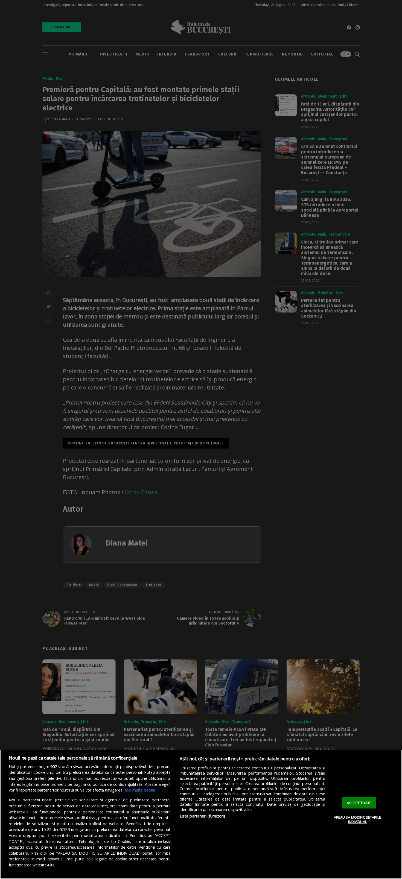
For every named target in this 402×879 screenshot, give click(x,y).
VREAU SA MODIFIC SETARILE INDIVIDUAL (357, 819)
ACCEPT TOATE (359, 802)
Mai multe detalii (140, 790)
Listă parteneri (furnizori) (202, 816)
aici (124, 835)
